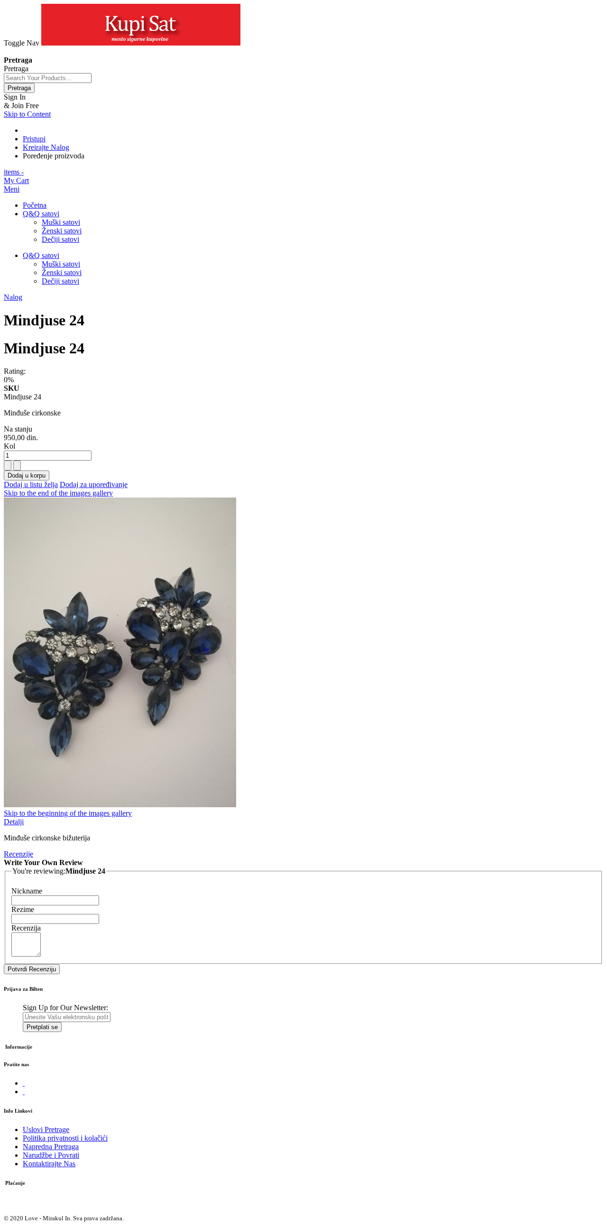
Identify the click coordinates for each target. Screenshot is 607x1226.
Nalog (13, 297)
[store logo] (140, 43)
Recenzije (18, 854)
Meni (11, 189)
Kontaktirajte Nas (49, 1164)
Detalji (14, 822)
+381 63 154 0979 (31, 51)
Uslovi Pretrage (46, 1129)
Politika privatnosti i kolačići (65, 1138)
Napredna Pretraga (51, 1147)
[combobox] (48, 78)
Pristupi (34, 139)
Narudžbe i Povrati (51, 1155)
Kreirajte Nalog (46, 147)
